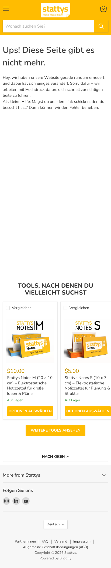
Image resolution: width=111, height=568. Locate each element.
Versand (60, 541)
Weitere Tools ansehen (55, 430)
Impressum (82, 541)
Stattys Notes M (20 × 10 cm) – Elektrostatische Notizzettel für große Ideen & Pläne (30, 385)
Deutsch (53, 524)
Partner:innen (25, 541)
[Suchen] (101, 26)
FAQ (45, 541)
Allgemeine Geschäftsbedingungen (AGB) (55, 547)
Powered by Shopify (55, 558)
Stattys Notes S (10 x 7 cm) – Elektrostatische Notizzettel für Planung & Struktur (87, 385)
